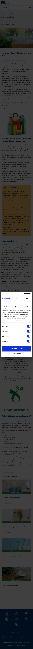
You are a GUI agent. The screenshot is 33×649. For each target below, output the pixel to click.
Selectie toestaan (16, 353)
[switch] (29, 331)
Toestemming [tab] (6, 298)
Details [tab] (17, 298)
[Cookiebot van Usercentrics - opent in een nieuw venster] (24, 294)
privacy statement (16, 320)
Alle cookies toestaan (17, 348)
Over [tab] (27, 298)
